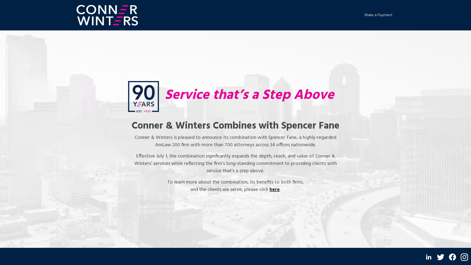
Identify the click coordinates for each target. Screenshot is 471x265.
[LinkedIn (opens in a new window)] (428, 257)
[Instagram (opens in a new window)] (464, 257)
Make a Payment (378, 15)
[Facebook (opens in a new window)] (452, 257)
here (275, 190)
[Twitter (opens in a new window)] (440, 257)
